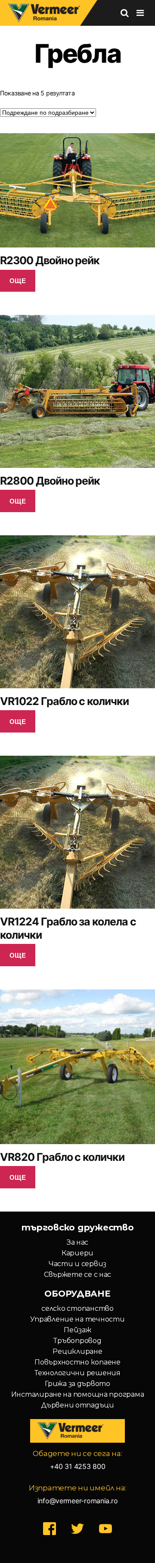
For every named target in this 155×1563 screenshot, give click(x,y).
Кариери (77, 1253)
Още (17, 280)
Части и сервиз (77, 1264)
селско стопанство (77, 1308)
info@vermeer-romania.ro (77, 1500)
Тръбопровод (77, 1341)
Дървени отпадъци (77, 1405)
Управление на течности (77, 1319)
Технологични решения (77, 1373)
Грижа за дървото (77, 1384)
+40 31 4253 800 (77, 1466)
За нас (77, 1242)
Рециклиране (77, 1351)
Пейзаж (77, 1330)
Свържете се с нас (77, 1274)
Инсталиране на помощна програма (77, 1394)
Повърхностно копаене (77, 1362)
